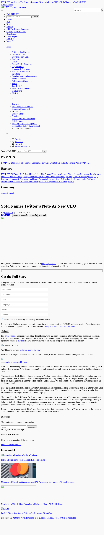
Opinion (15, 116)
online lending (47, 518)
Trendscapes (11, 36)
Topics (8, 46)
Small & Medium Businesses (24, 76)
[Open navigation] (2, 10)
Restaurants (17, 91)
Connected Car (18, 54)
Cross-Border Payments (22, 64)
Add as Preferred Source (16, 362)
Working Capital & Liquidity (24, 123)
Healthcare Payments (21, 71)
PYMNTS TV (12, 14)
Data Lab (10, 39)
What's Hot (71, 518)
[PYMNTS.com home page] (13, 7)
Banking (15, 59)
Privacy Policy (49, 326)
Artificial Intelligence (21, 52)
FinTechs (30, 518)
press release (10, 336)
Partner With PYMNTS (76, 2)
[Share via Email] (9, 215)
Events (51, 2)
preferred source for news (30, 350)
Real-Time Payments (21, 88)
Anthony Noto (19, 518)
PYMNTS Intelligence (10, 2)
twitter (62, 518)
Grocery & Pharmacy (21, 69)
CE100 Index (17, 121)
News (37, 518)
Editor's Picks (18, 114)
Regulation (11, 34)
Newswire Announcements (23, 118)
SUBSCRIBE (60, 2)
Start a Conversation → (11, 444)
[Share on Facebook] (2, 215)
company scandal (48, 263)
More (9, 41)
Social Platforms (19, 79)
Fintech (9, 26)
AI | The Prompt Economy (17, 29)
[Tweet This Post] (4, 215)
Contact (9, 5)
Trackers (15, 104)
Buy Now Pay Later (20, 57)
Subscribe (19, 141)
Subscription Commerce (22, 81)
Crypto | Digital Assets (16, 31)
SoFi (56, 518)
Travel (14, 83)
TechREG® (17, 86)
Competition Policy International (26, 126)
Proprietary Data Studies (22, 106)
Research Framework (21, 109)
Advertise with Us (22, 146)
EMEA (15, 93)
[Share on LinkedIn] (6, 215)
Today (9, 19)
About (3, 5)
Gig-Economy (18, 66)
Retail (9, 24)
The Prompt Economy (29, 2)
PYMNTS (8, 212)
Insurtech (16, 74)
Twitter (21, 341)
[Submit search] (44, 151)
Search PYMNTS (8, 151)
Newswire (43, 2)
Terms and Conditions (66, 326)
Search (35, 17)
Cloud (14, 62)
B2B (8, 22)
